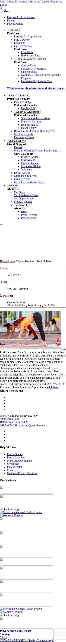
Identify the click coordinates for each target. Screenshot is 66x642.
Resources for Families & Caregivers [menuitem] (34, 130)
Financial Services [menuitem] (31, 121)
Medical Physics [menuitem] (23, 201)
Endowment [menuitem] (28, 159)
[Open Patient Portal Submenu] (30, 102)
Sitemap (5, 634)
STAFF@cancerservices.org (22, 383)
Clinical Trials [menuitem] (29, 71)
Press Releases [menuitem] (29, 214)
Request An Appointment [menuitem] (21, 17)
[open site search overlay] (1, 224)
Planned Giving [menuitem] (30, 156)
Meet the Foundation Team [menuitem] (29, 182)
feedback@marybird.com (33, 425)
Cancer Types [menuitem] (28, 65)
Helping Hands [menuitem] (29, 124)
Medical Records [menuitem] (23, 134)
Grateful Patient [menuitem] (30, 163)
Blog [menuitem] (24, 211)
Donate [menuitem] (11, 20)
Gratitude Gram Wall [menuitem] (25, 175)
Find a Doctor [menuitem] (22, 39)
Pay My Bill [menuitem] (28, 108)
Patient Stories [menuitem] (29, 217)
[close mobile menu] (1, 12)
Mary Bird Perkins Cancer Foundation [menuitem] (35, 150)
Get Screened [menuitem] (21, 45)
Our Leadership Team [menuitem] (26, 195)
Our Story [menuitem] (19, 192)
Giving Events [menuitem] (22, 178)
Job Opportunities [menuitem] (24, 198)
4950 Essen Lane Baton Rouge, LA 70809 (14, 420)
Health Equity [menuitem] (29, 127)
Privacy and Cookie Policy (16, 630)
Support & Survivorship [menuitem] (27, 112)
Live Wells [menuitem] (27, 52)
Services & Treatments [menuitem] (33, 68)
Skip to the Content (39, 1)
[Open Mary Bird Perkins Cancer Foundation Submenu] (58, 151)
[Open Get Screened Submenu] (30, 46)
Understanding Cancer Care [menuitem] (36, 81)
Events (11, 261)
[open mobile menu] (5, 9)
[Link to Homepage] (1, 8)
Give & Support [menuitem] (16, 141)
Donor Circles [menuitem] (22, 172)
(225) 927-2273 (55, 383)
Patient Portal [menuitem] (21, 101)
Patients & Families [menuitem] (18, 95)
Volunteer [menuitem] (26, 169)
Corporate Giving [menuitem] (31, 166)
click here (53, 387)
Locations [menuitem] (19, 42)
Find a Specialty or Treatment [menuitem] (30, 59)
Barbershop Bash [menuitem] (30, 55)
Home (4, 261)
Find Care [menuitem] (13, 30)
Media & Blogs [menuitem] (22, 205)
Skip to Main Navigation (13, 1)
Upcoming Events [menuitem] (24, 137)
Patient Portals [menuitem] (15, 23)
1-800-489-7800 (9, 425)
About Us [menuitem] (13, 185)
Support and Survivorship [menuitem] (35, 118)
